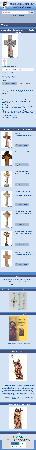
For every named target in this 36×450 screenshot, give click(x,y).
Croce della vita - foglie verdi (23, 231)
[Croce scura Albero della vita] (7, 158)
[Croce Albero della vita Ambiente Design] (7, 139)
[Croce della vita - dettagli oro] (7, 219)
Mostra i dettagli (22, 145)
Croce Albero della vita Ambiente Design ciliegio (22, 251)
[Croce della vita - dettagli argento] (7, 199)
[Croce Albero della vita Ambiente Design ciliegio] (7, 258)
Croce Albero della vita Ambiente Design (22, 132)
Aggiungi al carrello (10, 83)
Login (18, 21)
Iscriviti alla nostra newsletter (19, 281)
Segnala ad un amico (25, 83)
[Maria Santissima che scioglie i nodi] (18, 328)
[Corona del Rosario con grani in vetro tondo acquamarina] (18, 301)
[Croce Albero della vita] (7, 179)
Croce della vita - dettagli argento (22, 192)
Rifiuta (23, 444)
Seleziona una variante (9, 66)
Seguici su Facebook (19, 284)
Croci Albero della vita (12, 77)
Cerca (31, 12)
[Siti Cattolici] (18, 437)
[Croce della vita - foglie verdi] (7, 238)
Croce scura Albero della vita (23, 152)
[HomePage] (18, 5)
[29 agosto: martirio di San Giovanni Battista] (18, 418)
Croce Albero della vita (22, 171)
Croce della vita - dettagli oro (23, 211)
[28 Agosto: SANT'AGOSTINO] (18, 367)
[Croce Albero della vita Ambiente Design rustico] (18, 46)
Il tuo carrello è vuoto (19, 18)
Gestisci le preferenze (18, 446)
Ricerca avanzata (19, 15)
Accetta (15, 444)
